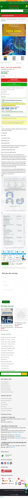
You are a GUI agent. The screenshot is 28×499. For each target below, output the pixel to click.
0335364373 (18, 438)
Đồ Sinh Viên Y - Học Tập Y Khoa (8, 343)
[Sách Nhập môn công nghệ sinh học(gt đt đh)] (21, 314)
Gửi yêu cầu (5, 301)
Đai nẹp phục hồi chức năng (7, 354)
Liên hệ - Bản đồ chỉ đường (6, 408)
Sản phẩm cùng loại (7, 306)
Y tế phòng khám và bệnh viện (7, 346)
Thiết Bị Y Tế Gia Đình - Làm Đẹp (8, 339)
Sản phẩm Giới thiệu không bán (7, 352)
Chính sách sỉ (4, 406)
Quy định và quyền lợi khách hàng (8, 370)
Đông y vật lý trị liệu (5, 357)
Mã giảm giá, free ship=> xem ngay (8, 337)
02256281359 (17, 434)
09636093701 (21, 432)
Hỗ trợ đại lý (3, 402)
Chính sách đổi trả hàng (6, 389)
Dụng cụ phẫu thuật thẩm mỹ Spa (8, 348)
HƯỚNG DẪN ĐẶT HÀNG (6, 361)
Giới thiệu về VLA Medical (6, 410)
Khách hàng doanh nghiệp (6, 398)
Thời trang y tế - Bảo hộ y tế (7, 350)
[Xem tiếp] (3, 96)
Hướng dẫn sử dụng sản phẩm (7, 363)
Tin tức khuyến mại (5, 368)
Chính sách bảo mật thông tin (7, 391)
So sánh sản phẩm (5, 365)
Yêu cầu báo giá (4, 404)
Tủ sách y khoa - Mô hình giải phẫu (8, 341)
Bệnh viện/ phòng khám (6, 400)
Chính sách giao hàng (5, 387)
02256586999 (14, 432)
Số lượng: (3, 76)
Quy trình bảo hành (5, 383)
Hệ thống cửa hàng (24, 2)
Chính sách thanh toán (5, 385)
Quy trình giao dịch (5, 381)
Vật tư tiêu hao (4, 359)
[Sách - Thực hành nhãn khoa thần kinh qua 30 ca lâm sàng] (7, 316)
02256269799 (12, 447)
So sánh (1, 496)
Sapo (17, 494)
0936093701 (8, 455)
